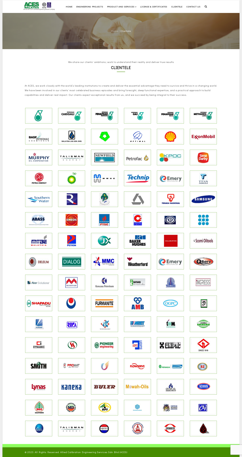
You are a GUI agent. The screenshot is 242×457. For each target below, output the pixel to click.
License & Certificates (153, 6)
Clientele (176, 6)
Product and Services (120, 6)
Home (69, 6)
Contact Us (193, 6)
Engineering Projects (89, 6)
